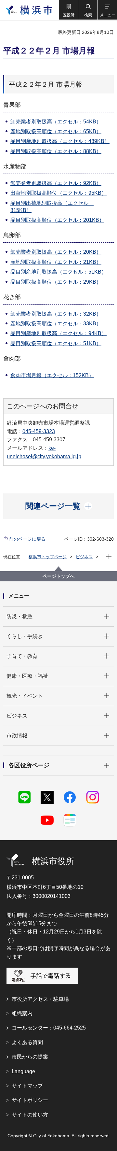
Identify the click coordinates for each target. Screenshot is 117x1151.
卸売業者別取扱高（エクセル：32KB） (55, 314)
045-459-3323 (38, 431)
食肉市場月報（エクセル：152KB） (52, 375)
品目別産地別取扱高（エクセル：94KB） (58, 333)
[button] (68, 10)
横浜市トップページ (48, 556)
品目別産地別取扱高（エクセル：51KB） (58, 272)
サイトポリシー (30, 1100)
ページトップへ (58, 576)
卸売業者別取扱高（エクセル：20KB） (55, 252)
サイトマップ (27, 1085)
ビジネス (84, 556)
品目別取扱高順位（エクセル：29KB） (55, 282)
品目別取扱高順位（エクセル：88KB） (55, 151)
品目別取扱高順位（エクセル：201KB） (57, 220)
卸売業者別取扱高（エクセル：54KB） (55, 121)
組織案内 (22, 1013)
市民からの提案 (30, 1056)
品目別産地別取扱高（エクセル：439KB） (60, 141)
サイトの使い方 (30, 1114)
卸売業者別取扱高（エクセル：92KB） (55, 183)
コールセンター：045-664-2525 (49, 1027)
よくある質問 (27, 1042)
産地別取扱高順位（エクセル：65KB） (55, 131)
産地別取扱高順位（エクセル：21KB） (55, 262)
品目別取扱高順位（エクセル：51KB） (55, 343)
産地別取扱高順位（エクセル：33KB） (55, 323)
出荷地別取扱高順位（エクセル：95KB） (58, 193)
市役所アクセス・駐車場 (40, 999)
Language (23, 1071)
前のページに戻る (27, 539)
